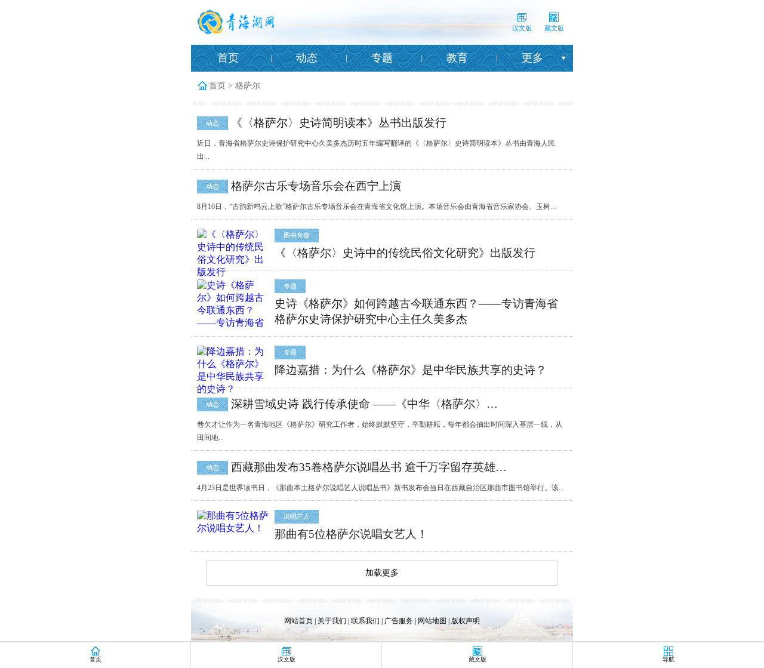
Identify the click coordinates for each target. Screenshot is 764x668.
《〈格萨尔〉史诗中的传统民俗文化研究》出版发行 (405, 253)
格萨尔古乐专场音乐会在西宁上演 (316, 186)
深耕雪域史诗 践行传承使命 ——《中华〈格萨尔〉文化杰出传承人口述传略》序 (370, 404)
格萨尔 (247, 85)
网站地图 (432, 621)
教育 (457, 58)
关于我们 (332, 621)
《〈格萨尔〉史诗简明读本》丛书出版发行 (338, 122)
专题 (382, 58)
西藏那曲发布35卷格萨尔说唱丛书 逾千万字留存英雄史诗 (370, 467)
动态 (307, 58)
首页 (228, 58)
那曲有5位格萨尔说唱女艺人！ (351, 534)
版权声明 (465, 621)
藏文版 (554, 28)
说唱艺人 (297, 516)
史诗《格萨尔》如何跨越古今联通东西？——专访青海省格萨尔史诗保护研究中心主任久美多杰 (416, 311)
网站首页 (298, 621)
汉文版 (522, 28)
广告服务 (398, 621)
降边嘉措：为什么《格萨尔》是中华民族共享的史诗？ (411, 370)
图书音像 (297, 235)
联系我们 (365, 621)
